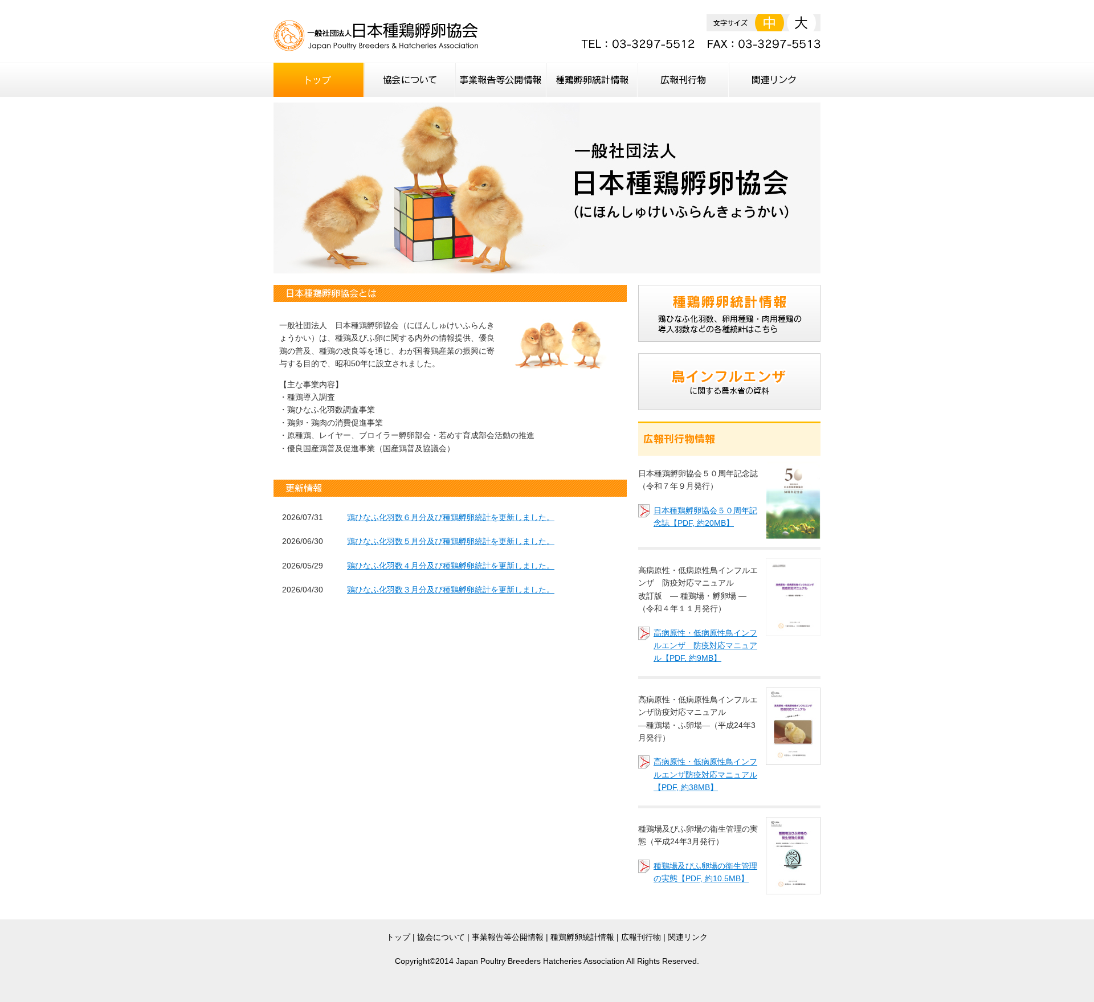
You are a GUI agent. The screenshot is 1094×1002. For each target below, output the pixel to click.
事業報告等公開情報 (508, 937)
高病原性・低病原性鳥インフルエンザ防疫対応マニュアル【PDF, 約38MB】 (705, 774)
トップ (398, 937)
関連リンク (688, 937)
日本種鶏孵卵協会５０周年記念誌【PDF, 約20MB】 (705, 516)
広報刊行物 (641, 937)
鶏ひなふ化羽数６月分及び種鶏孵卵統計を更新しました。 (450, 517)
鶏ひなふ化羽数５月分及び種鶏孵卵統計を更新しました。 (450, 541)
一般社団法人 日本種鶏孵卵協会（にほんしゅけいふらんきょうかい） (376, 35)
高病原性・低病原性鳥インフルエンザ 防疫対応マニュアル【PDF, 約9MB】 (705, 645)
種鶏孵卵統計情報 (582, 937)
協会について (441, 937)
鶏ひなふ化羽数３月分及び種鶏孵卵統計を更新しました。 (450, 589)
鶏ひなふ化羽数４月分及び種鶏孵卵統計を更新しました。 (450, 565)
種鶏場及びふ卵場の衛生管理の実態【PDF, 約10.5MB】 (705, 872)
